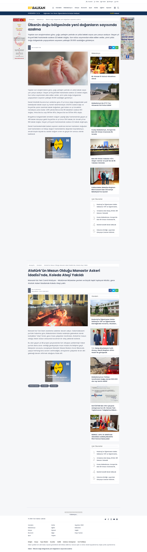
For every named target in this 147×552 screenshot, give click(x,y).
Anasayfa (31, 19)
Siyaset (108, 8)
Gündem (59, 8)
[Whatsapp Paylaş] (116, 47)
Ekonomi (84, 8)
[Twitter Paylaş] (113, 47)
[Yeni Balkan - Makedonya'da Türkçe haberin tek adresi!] (36, 7)
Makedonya (68, 8)
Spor (90, 8)
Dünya (77, 8)
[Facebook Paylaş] (110, 47)
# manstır (54, 386)
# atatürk (44, 386)
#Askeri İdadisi (34, 386)
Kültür (96, 8)
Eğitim (102, 8)
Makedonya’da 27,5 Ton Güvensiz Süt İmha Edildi (63, 13)
